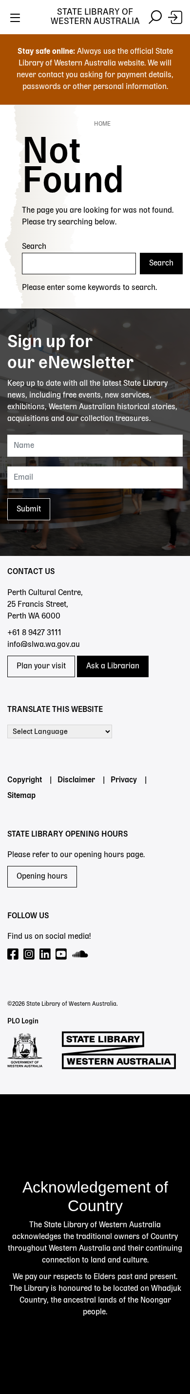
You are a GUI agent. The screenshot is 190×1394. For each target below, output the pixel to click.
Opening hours (42, 876)
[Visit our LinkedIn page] (45, 955)
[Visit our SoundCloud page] (80, 955)
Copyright (24, 780)
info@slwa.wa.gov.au (43, 645)
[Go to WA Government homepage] (24, 1050)
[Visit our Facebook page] (13, 955)
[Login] (175, 17)
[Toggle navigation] (15, 17)
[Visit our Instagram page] (29, 955)
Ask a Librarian (112, 666)
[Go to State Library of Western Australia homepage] (119, 1050)
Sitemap (21, 796)
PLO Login (22, 1021)
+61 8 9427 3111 (34, 633)
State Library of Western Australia (95, 16)
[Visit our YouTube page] (62, 955)
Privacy (124, 780)
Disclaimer (76, 780)
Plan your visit (41, 666)
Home (102, 124)
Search (34, 246)
